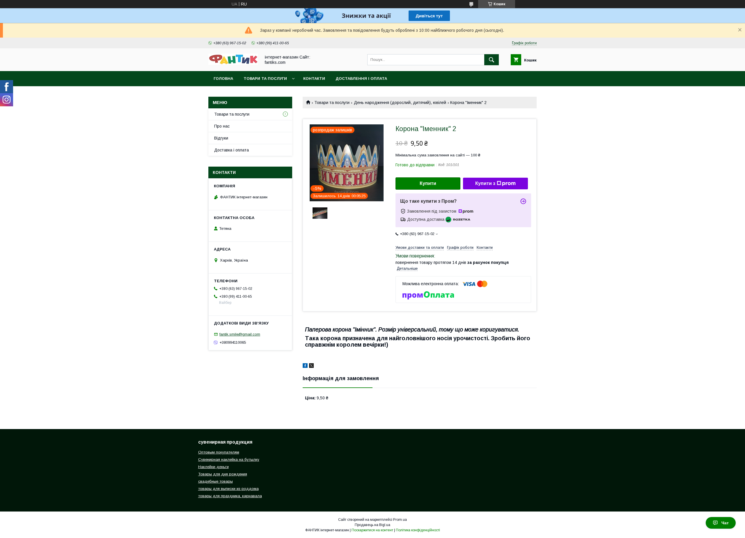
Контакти (314, 78)
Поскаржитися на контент (372, 530)
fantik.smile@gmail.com (239, 334)
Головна (223, 78)
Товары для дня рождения (222, 474)
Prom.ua (400, 520)
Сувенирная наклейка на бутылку (228, 459)
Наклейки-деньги (213, 467)
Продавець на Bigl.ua (372, 525)
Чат (725, 523)
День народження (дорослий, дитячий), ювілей (400, 102)
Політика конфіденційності (418, 530)
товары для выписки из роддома (228, 488)
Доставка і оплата (231, 150)
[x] (311, 366)
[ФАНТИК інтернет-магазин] (233, 63)
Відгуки (221, 138)
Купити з (485, 183)
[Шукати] (491, 59)
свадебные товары (215, 481)
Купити (428, 183)
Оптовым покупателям (218, 452)
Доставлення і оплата (361, 78)
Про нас (222, 126)
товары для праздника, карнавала (230, 496)
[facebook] (305, 366)
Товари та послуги (265, 78)
